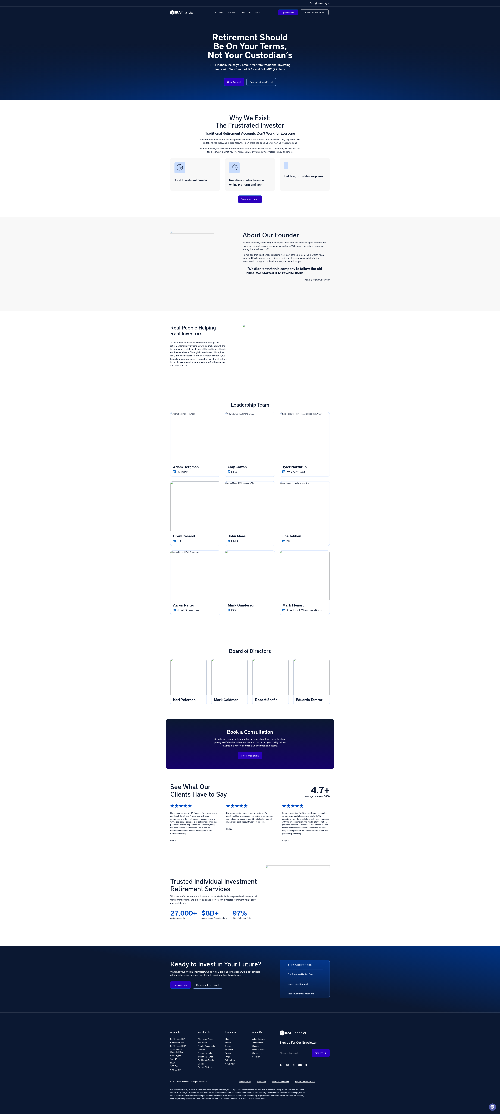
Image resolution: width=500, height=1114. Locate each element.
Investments (232, 12)
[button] (311, 3)
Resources (246, 12)
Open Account (234, 81)
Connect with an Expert (261, 81)
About (257, 12)
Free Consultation (250, 755)
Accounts (219, 12)
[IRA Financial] (181, 12)
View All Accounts (250, 199)
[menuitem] (219, 12)
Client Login (323, 3)
